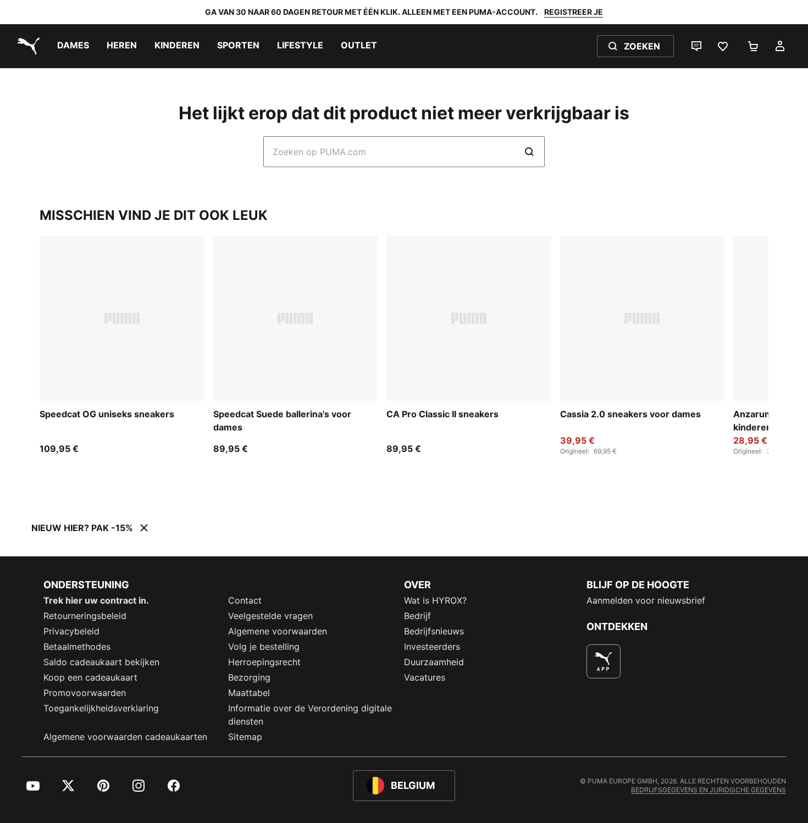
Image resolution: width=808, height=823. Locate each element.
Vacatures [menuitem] (424, 677)
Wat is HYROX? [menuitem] (435, 600)
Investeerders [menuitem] (432, 646)
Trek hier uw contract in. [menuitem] (96, 600)
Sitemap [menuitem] (245, 736)
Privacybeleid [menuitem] (71, 631)
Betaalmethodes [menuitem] (76, 646)
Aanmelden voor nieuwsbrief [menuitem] (645, 600)
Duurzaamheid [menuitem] (434, 661)
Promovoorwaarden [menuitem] (84, 692)
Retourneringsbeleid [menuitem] (84, 615)
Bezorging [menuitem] (249, 677)
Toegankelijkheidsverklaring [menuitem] (101, 708)
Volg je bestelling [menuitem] (264, 646)
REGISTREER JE (573, 11)
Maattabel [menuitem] (249, 692)
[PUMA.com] (26, 46)
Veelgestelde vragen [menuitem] (270, 615)
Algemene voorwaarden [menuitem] (277, 631)
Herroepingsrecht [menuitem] (264, 661)
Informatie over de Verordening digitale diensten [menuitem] (310, 715)
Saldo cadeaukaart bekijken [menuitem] (101, 661)
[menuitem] (73, 46)
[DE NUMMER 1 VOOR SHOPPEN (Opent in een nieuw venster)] (603, 661)
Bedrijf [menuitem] (417, 615)
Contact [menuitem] (245, 600)
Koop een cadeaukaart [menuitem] (90, 677)
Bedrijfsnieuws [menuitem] (434, 631)
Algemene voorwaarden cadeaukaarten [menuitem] (125, 736)
